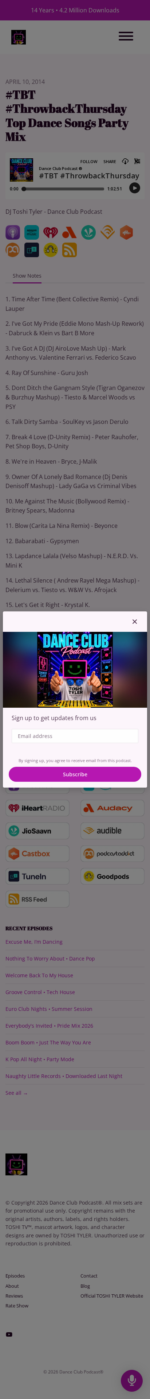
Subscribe (75, 774)
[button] (134, 621)
